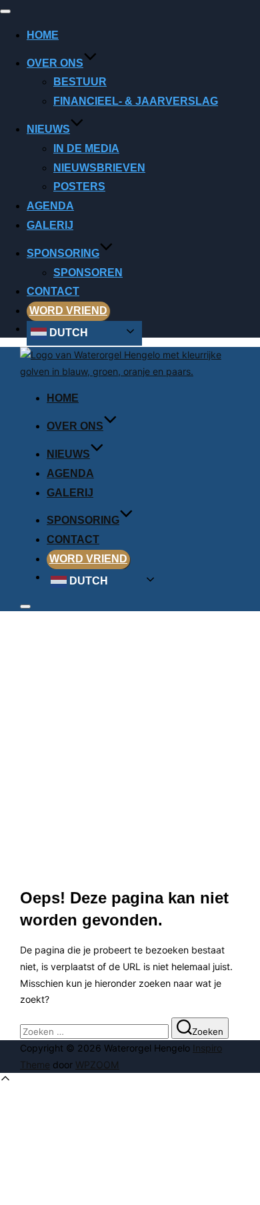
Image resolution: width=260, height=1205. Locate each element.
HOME (43, 35)
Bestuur (80, 81)
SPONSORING (63, 253)
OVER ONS (55, 63)
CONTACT (53, 291)
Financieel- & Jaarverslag (135, 101)
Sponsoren (88, 272)
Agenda (50, 206)
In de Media (86, 148)
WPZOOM (97, 1064)
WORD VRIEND (68, 310)
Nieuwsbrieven (99, 167)
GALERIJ (50, 225)
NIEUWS (48, 129)
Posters (79, 186)
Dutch (67, 332)
